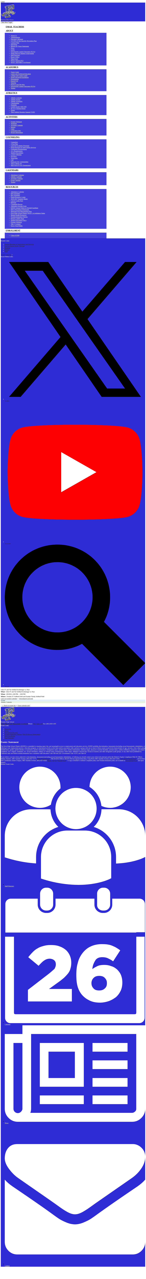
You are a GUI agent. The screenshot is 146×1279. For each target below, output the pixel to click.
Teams (13, 110)
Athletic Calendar (16, 98)
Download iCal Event (26, 698)
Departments (15, 79)
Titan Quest (14, 59)
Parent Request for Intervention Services (23, 147)
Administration (15, 37)
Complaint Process (16, 204)
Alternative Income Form (19, 206)
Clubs (12, 129)
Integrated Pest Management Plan (21, 211)
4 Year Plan (14, 144)
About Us (14, 35)
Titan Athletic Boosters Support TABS (23, 112)
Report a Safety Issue (17, 219)
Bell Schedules (15, 193)
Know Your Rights (17, 226)
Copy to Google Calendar (9, 698)
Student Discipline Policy (19, 220)
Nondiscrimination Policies (19, 217)
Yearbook (14, 123)
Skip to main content (7, 3)
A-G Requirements (17, 151)
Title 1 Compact (16, 224)
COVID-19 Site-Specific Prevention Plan (24, 41)
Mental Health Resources (19, 215)
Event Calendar (15, 180)
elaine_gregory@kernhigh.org (56, 760)
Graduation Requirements (19, 149)
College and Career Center (19, 76)
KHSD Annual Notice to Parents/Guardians (24, 208)
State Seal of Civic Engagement (21, 165)
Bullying (13, 202)
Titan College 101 (16, 163)
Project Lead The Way (18, 84)
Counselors (14, 142)
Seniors (13, 127)
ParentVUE (14, 81)
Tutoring (13, 83)
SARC (13, 50)
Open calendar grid (24, 705)
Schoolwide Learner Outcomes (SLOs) (23, 52)
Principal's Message (17, 39)
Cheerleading (15, 103)
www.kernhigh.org (131, 760)
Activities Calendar (17, 125)
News (12, 48)
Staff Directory (15, 55)
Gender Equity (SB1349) (19, 107)
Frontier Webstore (16, 122)
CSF (12, 160)
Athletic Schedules (16, 101)
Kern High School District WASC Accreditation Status (28, 213)
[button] (9, 31)
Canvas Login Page (17, 201)
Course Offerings (16, 155)
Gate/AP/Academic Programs (20, 146)
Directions (14, 44)
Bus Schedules (15, 195)
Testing (13, 88)
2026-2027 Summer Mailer (19, 199)
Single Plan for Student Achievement (22, 53)
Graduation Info (16, 131)
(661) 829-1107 (38, 724)
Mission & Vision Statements (20, 46)
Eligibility (14, 105)
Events (3, 700)
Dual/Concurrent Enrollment (20, 77)
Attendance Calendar (17, 175)
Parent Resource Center (18, 197)
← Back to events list (8, 705)
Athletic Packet (15, 99)
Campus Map (15, 43)
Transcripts (14, 158)
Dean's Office (15, 57)
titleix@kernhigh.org (43, 759)
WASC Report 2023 (17, 61)
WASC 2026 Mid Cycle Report (20, 62)
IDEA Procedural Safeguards (20, 210)
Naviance (14, 156)
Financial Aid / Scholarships (19, 162)
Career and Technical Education (21, 74)
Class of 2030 (15, 235)
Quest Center (15, 72)
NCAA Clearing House (18, 108)
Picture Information (17, 132)
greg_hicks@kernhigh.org (128, 759)
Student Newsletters (17, 153)
